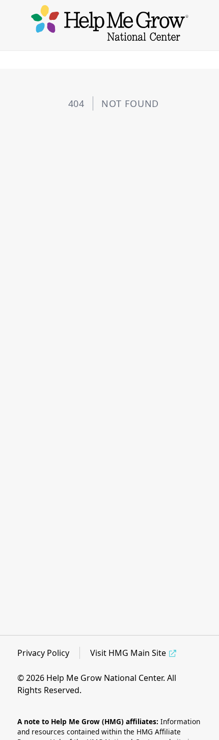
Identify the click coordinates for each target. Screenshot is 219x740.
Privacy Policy (43, 652)
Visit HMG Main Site (128, 652)
